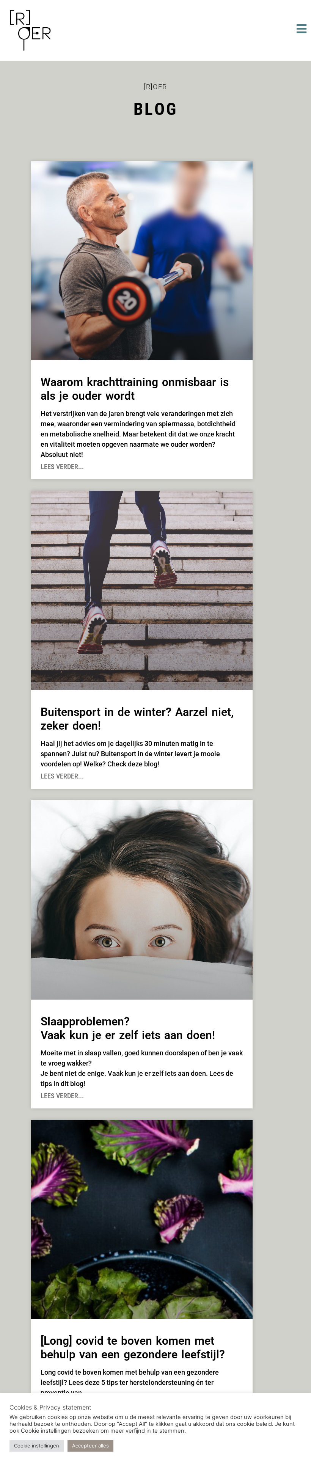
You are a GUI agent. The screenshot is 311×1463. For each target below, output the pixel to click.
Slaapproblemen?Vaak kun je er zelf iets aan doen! (128, 1028)
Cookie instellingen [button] (36, 1446)
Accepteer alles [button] (90, 1446)
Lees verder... (62, 467)
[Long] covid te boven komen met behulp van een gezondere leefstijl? (133, 1347)
